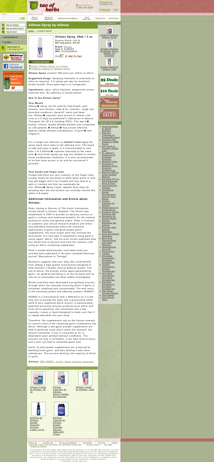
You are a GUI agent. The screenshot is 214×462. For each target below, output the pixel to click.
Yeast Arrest (108, 251)
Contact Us (48, 443)
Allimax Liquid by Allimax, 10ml (85, 388)
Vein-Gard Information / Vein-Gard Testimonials (108, 276)
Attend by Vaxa (109, 162)
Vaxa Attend (108, 295)
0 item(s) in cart (106, 4)
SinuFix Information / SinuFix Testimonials (108, 268)
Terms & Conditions (68, 443)
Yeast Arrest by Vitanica (109, 187)
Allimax (68, 47)
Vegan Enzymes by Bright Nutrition (110, 128)
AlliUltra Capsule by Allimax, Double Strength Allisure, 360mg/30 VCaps (59, 426)
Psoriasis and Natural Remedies (109, 229)
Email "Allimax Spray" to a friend (49, 66)
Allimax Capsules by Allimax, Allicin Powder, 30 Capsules (61, 392)
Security (102, 443)
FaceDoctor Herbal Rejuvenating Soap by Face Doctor (109, 194)
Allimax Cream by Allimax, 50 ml (38, 389)
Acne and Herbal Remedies (110, 235)
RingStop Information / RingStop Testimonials (108, 285)
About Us (33, 443)
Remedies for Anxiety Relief (109, 217)
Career (115, 443)
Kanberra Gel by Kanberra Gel (110, 213)
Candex (106, 254)
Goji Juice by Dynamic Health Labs (110, 148)
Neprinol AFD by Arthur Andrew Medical (110, 174)
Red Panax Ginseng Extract (110, 292)
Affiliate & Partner (38, 446)
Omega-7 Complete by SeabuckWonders (111, 135)
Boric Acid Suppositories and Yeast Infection (109, 241)
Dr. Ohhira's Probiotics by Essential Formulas (108, 156)
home (31, 31)
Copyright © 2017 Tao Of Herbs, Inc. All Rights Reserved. (55, 444)
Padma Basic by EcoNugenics (110, 209)
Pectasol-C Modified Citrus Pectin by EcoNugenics (110, 167)
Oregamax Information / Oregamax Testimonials (108, 259)
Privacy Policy (92, 444)
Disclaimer (87, 443)
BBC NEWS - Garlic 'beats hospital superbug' (67, 361)
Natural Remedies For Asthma (109, 223)
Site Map (108, 444)
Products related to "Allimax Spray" (51, 69)
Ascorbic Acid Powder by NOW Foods (110, 142)
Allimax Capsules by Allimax (108, 203)
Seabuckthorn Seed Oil (109, 248)
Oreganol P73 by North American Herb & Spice (110, 181)
